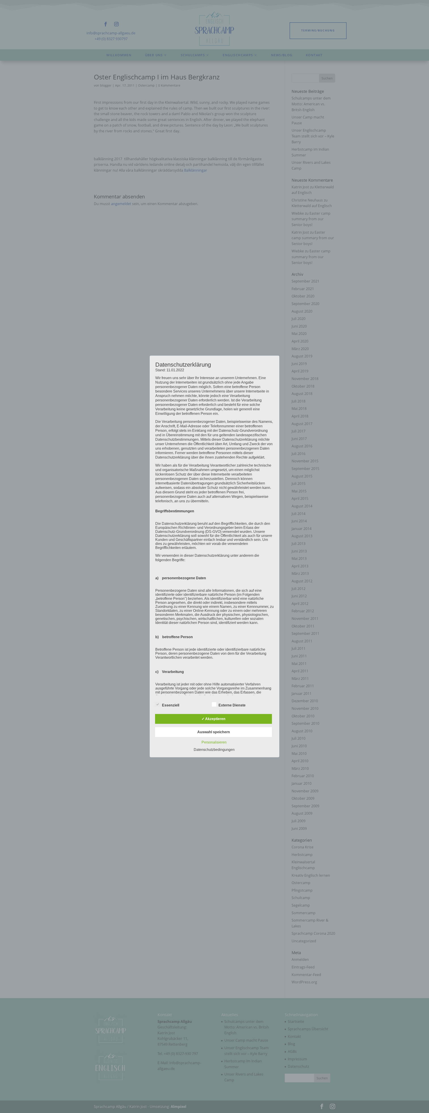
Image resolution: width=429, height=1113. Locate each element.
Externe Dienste (232, 705)
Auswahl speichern (213, 732)
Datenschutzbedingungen (214, 750)
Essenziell (170, 705)
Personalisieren (214, 742)
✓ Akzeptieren (213, 719)
